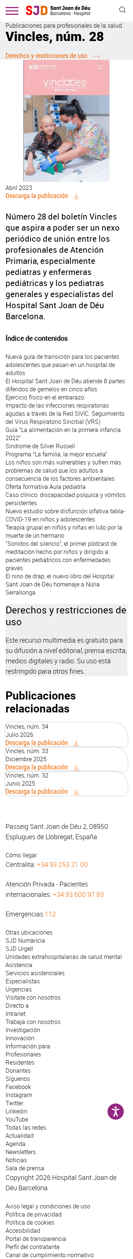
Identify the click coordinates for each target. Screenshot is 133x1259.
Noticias (16, 1160)
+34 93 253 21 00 (62, 864)
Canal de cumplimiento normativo (50, 1255)
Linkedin (16, 1111)
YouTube (17, 1119)
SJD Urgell (19, 949)
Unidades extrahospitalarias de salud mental (64, 957)
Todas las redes (26, 1127)
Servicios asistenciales (35, 973)
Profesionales (23, 1054)
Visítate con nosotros (33, 997)
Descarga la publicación (37, 196)
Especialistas (23, 981)
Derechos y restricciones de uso (46, 55)
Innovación (20, 1038)
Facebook (18, 1087)
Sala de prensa (25, 1168)
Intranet (15, 1014)
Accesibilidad (23, 1230)
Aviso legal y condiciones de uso (48, 1206)
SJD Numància (25, 940)
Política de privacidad (34, 1214)
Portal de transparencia (36, 1239)
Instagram (19, 1095)
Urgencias (19, 989)
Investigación (23, 1030)
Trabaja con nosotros (33, 1022)
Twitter (14, 1103)
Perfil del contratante (32, 1247)
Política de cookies (30, 1222)
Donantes (18, 1070)
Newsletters (21, 1152)
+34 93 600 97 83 (78, 894)
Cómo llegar (21, 855)
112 (50, 913)
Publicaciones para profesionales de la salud (64, 25)
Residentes (20, 1062)
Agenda (15, 1144)
